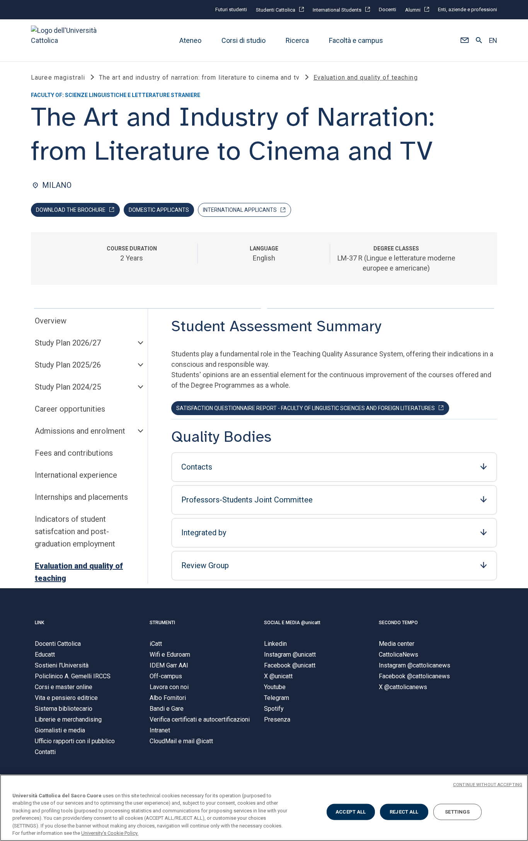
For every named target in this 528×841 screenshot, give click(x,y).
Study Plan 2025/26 (68, 364)
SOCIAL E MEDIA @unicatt (292, 622)
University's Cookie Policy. (109, 833)
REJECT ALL (404, 812)
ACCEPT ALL (351, 812)
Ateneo (190, 40)
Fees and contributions (74, 453)
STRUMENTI (162, 622)
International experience (76, 475)
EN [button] (493, 40)
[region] (264, 808)
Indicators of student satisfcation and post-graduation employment (75, 531)
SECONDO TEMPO (398, 622)
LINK (39, 622)
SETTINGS (457, 812)
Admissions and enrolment (80, 431)
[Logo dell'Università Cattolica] (67, 40)
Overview (50, 320)
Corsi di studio (243, 40)
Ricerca (297, 40)
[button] (464, 40)
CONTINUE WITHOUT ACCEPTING (487, 784)
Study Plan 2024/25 (68, 387)
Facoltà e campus (356, 40)
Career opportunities (70, 409)
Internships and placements (81, 497)
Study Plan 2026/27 (68, 342)
